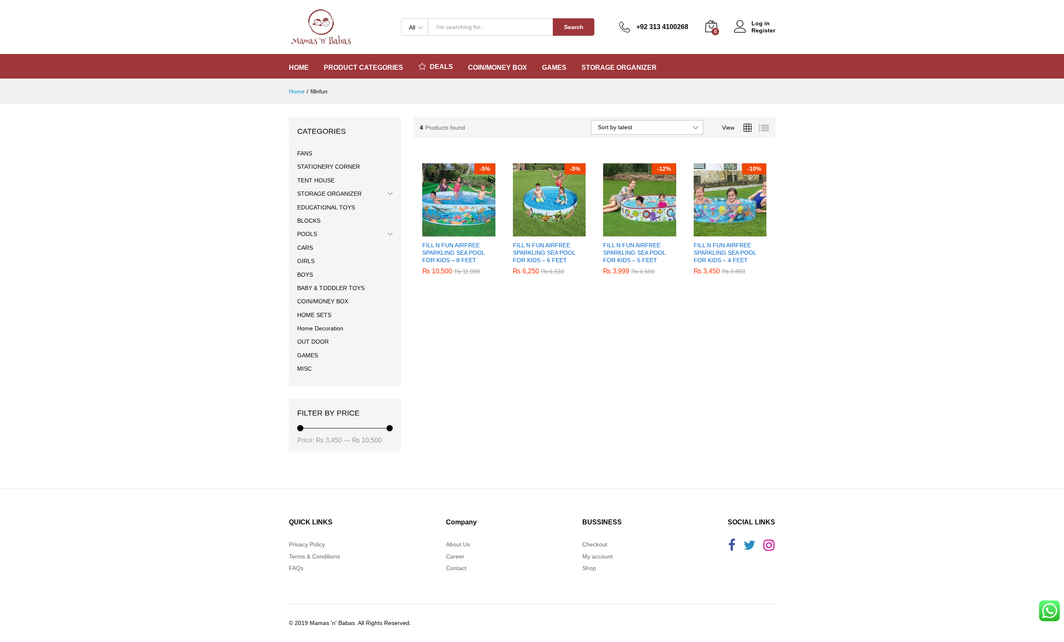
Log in (760, 23)
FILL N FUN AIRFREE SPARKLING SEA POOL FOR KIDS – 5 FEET (634, 252)
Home (299, 67)
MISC (304, 368)
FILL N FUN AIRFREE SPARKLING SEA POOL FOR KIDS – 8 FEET (453, 252)
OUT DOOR (313, 341)
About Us (458, 544)
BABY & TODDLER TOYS (331, 288)
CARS (305, 247)
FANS (304, 153)
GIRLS (306, 261)
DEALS (441, 66)
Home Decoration (320, 328)
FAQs (296, 568)
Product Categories (363, 67)
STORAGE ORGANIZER (329, 193)
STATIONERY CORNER (328, 166)
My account (597, 556)
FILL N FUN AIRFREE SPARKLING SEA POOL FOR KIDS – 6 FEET (544, 252)
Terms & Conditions (314, 556)
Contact (456, 568)
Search (574, 27)
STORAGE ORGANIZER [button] (619, 67)
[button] (449, 231)
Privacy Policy (307, 544)
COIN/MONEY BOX (322, 301)
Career (455, 556)
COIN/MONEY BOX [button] (497, 67)
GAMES (307, 355)
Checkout (594, 544)
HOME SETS (314, 315)
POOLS (307, 234)
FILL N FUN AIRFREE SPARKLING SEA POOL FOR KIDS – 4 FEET (725, 252)
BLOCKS (308, 220)
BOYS (305, 274)
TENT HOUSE (316, 180)
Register (763, 30)
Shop (589, 568)
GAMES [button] (554, 67)
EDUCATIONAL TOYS (326, 207)
